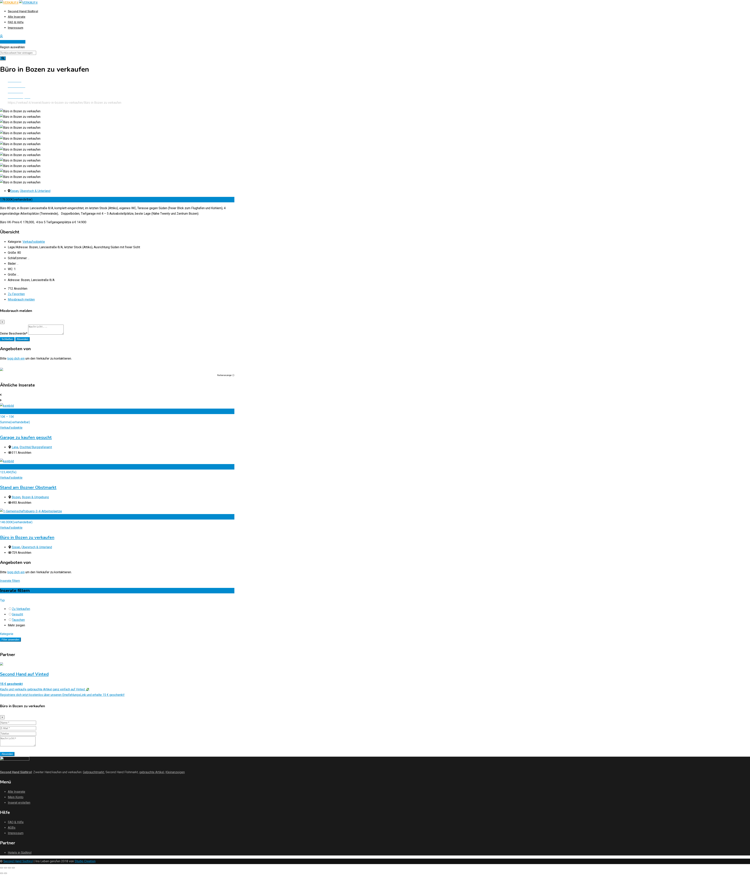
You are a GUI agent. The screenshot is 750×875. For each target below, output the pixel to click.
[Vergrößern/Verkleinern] (13, 867)
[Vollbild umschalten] (9, 867)
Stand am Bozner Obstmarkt (28, 487)
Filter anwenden (10, 639)
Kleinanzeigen (175, 772)
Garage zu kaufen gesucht (26, 437)
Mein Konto (15, 797)
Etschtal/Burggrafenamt (36, 447)
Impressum (15, 27)
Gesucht (17, 614)
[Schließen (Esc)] (1, 867)
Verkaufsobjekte (33, 242)
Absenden (22, 339)
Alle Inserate (16, 17)
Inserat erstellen (14, 42)
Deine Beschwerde (13, 333)
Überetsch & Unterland (35, 191)
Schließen (7, 339)
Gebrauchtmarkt (93, 772)
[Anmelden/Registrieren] (1, 36)
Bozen (16, 497)
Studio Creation (85, 861)
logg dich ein (16, 358)
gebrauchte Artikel (151, 772)
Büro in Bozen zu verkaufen (27, 537)
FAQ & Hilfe (16, 22)
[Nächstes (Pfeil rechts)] (5, 873)
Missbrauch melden (21, 299)
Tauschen (18, 620)
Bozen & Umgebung (35, 497)
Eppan (14, 191)
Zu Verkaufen (21, 609)
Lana (15, 447)
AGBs (11, 827)
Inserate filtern (10, 581)
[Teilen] (5, 867)
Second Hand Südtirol (23, 11)
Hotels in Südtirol (19, 852)
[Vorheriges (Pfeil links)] (1, 873)
